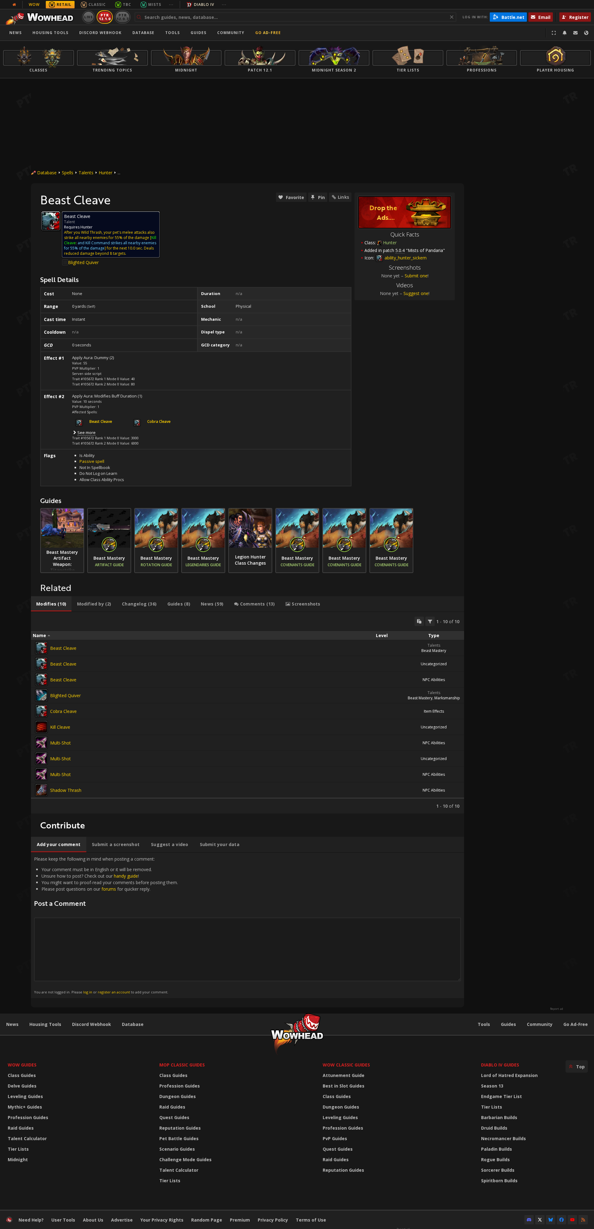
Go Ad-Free (268, 32)
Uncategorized (434, 664)
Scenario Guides (177, 1149)
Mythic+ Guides (25, 1107)
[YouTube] (572, 1219)
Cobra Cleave (63, 711)
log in (87, 992)
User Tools (63, 1220)
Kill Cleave (60, 727)
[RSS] (583, 1219)
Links (343, 197)
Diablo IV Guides (500, 1065)
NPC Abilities (434, 679)
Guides (198, 32)
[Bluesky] (550, 1219)
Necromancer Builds (503, 1138)
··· (171, 4)
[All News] (14, 4)
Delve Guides (22, 1086)
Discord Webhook (100, 32)
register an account (114, 992)
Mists (154, 4)
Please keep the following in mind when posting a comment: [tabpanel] (106, 925)
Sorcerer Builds (497, 1170)
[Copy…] (419, 621)
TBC (127, 4)
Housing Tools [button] (50, 32)
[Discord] (529, 1219)
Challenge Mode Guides (185, 1159)
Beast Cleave (63, 648)
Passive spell (92, 461)
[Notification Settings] (564, 32)
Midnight (18, 1159)
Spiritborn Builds (499, 1180)
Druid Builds (494, 1128)
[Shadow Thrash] (41, 790)
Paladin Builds (496, 1149)
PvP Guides (335, 1138)
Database (143, 32)
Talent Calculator (27, 1138)
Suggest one (415, 293)
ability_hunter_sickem (405, 258)
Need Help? (31, 1220)
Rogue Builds (495, 1159)
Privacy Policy (273, 1220)
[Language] (586, 32)
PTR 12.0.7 (122, 17)
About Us (93, 1220)
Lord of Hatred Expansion (509, 1075)
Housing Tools (45, 1024)
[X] (539, 1219)
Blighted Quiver (83, 262)
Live (88, 17)
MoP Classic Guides (182, 1065)
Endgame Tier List (501, 1096)
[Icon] (50, 221)
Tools (484, 1024)
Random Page (206, 1220)
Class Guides (22, 1075)
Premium (240, 1220)
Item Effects (434, 711)
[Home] (41, 17)
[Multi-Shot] (41, 743)
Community (230, 32)
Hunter (105, 173)
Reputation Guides (180, 1128)
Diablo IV (204, 4)
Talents (86, 173)
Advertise (122, 1220)
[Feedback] (575, 32)
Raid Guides (21, 1128)
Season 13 (492, 1086)
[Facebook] (561, 1219)
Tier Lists (18, 1149)
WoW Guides (22, 1065)
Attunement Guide (343, 1075)
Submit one (416, 276)
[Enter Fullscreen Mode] (553, 32)
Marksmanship (447, 698)
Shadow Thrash (65, 790)
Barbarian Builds (499, 1117)
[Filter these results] (430, 621)
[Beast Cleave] (41, 648)
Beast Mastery (433, 650)
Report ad (556, 1008)
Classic (97, 4)
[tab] (51, 604)
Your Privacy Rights (161, 1220)
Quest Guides (174, 1117)
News (15, 32)
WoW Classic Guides (346, 1065)
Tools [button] (172, 32)
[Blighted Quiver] (41, 695)
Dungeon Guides (177, 1096)
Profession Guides (28, 1117)
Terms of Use (311, 1220)
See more (86, 432)
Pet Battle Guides (179, 1138)
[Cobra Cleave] (41, 711)
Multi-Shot (60, 743)
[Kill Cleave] (41, 727)
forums (108, 889)
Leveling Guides (25, 1096)
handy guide (126, 876)
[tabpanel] (247, 713)
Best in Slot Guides (343, 1086)
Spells (67, 173)
